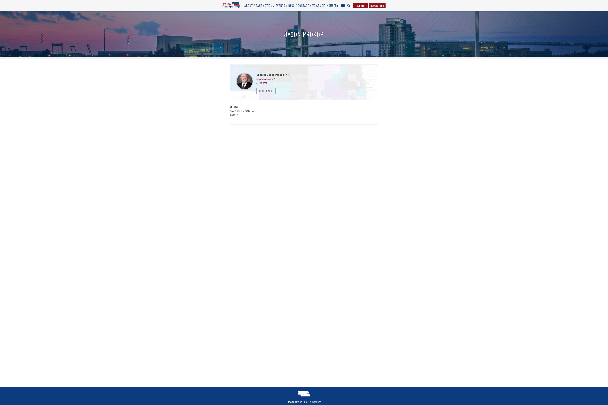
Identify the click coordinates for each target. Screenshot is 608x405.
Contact (303, 5)
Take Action (264, 5)
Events (280, 5)
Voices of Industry (325, 5)
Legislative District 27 (265, 79)
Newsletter (377, 5)
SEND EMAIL (266, 91)
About (248, 5)
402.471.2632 (261, 83)
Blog (291, 5)
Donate (360, 5)
